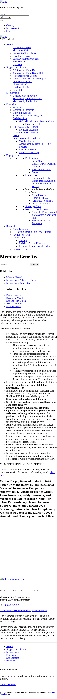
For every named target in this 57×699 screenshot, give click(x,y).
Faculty (16, 135)
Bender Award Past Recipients (41, 222)
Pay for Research (21, 234)
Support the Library (16, 67)
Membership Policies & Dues (27, 98)
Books (35, 172)
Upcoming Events (41, 178)
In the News (38, 161)
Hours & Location (22, 47)
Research (11, 226)
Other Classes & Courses (25, 127)
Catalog (10, 25)
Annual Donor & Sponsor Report (29, 78)
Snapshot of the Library (24, 53)
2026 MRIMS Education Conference (37, 121)
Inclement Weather (28, 149)
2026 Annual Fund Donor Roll (28, 73)
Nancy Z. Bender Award (37, 209)
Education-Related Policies (26, 138)
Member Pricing (27, 141)
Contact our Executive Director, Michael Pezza (23, 610)
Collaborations (20, 118)
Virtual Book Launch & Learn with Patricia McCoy (43, 183)
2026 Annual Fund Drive (25, 70)
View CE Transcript (29, 152)
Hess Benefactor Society (25, 75)
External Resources (22, 249)
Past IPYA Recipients (42, 200)
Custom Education (22, 112)
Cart (8, 31)
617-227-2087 (11, 605)
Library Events (32, 175)
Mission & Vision (21, 50)
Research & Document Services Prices (32, 232)
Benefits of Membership (25, 95)
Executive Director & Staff (26, 58)
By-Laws (17, 64)
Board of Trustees (21, 56)
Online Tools (19, 237)
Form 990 (17, 90)
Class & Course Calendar (25, 132)
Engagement (12, 155)
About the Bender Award (44, 212)
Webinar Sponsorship (23, 109)
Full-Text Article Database (32, 243)
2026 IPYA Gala (40, 195)
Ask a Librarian (20, 229)
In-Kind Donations (22, 81)
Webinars (17, 107)
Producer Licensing (28, 129)
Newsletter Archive (41, 169)
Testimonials (19, 61)
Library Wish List (21, 84)
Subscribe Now (8, 684)
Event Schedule (33, 124)
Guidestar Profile (21, 87)
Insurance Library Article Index (34, 246)
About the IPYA (40, 197)
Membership (12, 92)
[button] (7, 39)
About (9, 44)
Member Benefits (15, 277)
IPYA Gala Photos (41, 203)
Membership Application (25, 101)
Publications (31, 158)
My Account (12, 28)
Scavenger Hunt (33, 206)
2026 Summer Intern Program (27, 115)
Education (11, 104)
